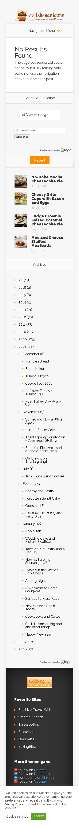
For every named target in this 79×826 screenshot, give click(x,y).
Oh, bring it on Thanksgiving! (36, 460)
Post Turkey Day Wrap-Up (43, 403)
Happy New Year (38, 634)
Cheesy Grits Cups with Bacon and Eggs (47, 198)
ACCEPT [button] (39, 816)
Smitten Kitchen (30, 717)
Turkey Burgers (37, 376)
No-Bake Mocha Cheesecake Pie (47, 179)
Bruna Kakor (34, 369)
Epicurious (26, 732)
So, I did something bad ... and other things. (45, 625)
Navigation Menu (41, 30)
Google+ (40, 781)
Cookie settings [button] (17, 816)
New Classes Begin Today (40, 607)
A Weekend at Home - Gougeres (42, 589)
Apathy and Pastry (39, 491)
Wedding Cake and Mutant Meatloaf (40, 540)
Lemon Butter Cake (40, 430)
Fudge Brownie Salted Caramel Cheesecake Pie (47, 220)
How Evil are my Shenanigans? (38, 561)
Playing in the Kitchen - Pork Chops (43, 571)
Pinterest (41, 770)
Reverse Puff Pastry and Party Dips (43, 514)
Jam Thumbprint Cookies (44, 476)
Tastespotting (29, 724)
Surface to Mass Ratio (42, 599)
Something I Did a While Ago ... (43, 420)
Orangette (26, 739)
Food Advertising (48, 150)
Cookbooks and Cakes (42, 616)
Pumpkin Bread (37, 361)
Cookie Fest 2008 (39, 383)
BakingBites (27, 747)
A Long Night (35, 581)
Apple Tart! (33, 531)
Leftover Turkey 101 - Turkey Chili (41, 392)
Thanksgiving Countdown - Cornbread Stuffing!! (45, 438)
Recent (39, 160)
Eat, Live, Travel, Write (35, 710)
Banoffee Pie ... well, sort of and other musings (43, 449)
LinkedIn (48, 778)
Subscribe (22, 136)
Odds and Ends (37, 506)
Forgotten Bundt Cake (42, 498)
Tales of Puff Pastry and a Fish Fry (45, 550)
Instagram (42, 774)
